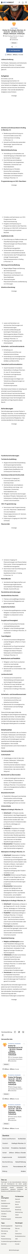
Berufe (17, 1204)
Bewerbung (18, 1209)
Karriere (3, 1236)
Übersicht (3, 1200)
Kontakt (17, 1244)
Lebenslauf (18, 1207)
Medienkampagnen (6, 1219)
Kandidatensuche (5, 1203)
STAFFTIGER (14, 28)
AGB (16, 1238)
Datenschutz (18, 1233)
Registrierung (18, 1225)
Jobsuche (17, 1202)
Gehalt (17, 1214)
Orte (16, 1231)
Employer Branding (6, 1211)
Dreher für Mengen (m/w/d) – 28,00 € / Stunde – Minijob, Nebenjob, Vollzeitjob (15, 1080)
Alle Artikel (3, 1244)
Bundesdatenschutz (20, 1236)
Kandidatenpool (5, 1208)
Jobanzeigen (4, 1206)
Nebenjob (14, 42)
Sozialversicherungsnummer (8, 1241)
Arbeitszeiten (18, 1217)
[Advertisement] (14, 111)
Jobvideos (3, 1213)
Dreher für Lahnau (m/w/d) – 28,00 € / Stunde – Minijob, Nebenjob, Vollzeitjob (15, 1110)
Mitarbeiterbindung (6, 1238)
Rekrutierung (4, 1231)
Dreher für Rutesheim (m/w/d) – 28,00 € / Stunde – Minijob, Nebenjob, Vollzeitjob (15, 1050)
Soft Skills (3, 1233)
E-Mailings (3, 1216)
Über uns (17, 1228)
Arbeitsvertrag (19, 1212)
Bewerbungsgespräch (6, 1225)
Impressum (18, 1241)
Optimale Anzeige (5, 1228)
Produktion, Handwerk (14, 1043)
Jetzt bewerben (15, 50)
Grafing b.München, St (19, 1143)
